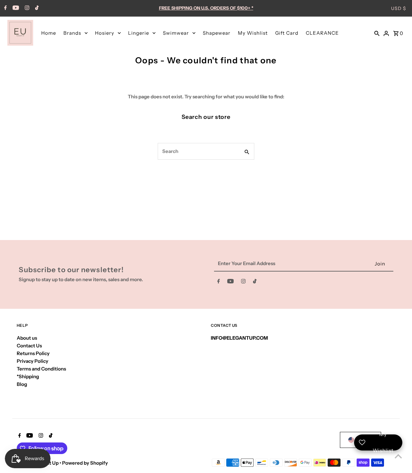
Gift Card (286, 33)
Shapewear (216, 33)
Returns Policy (33, 353)
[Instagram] (26, 8)
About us (27, 338)
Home (48, 33)
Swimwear (176, 33)
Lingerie (138, 33)
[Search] (377, 32)
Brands (72, 33)
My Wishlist (253, 33)
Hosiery (104, 33)
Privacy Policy (32, 361)
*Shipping (28, 376)
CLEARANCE (322, 33)
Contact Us (29, 346)
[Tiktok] (36, 8)
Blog (22, 384)
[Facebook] (5, 8)
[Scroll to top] (398, 456)
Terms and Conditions (41, 369)
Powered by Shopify (85, 463)
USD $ (398, 8)
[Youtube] (15, 8)
